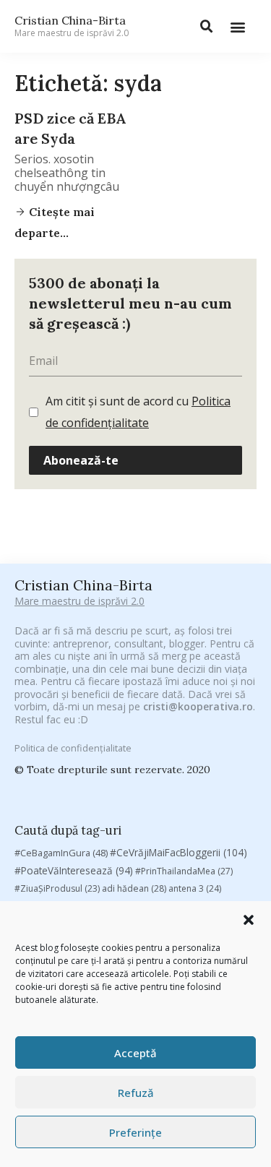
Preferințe (135, 1132)
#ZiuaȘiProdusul (57, 888)
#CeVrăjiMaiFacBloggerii (178, 852)
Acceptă (135, 1053)
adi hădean (134, 888)
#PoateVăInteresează (73, 870)
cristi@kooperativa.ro (198, 706)
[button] (248, 920)
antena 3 (194, 888)
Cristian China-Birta (71, 26)
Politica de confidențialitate (73, 747)
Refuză (136, 1092)
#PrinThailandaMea (184, 871)
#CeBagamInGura (61, 852)
